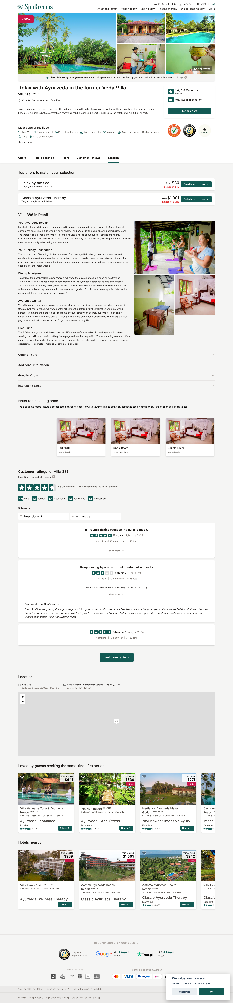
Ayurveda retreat (107, 8)
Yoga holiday (129, 8)
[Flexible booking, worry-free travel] (185, 77)
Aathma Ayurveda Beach (98, 887)
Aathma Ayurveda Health (159, 887)
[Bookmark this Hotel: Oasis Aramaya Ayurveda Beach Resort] (205, 776)
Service (87, 997)
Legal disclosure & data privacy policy (63, 997)
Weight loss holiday (193, 8)
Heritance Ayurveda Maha (160, 810)
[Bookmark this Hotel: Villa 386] (211, 16)
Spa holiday (148, 8)
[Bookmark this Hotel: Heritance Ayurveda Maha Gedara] (144, 776)
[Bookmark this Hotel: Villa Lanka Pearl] (205, 852)
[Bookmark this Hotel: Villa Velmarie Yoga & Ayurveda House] (22, 776)
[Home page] (36, 6)
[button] (116, 721)
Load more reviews (116, 657)
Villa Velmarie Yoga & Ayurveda (41, 810)
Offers (22, 157)
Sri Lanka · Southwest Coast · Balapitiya (40, 100)
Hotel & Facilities (44, 157)
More (211, 8)
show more (23, 142)
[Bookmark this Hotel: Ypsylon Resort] (83, 776)
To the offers (189, 110)
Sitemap (96, 997)
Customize (184, 991)
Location (113, 157)
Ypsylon (96, 808)
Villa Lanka (36, 885)
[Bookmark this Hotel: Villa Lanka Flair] (22, 852)
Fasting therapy (168, 8)
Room (65, 157)
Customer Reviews (88, 157)
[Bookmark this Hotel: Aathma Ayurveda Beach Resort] (83, 852)
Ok (211, 991)
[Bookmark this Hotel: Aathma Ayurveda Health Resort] (144, 852)
